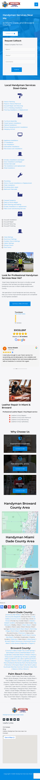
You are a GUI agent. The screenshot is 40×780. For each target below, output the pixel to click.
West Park (33, 667)
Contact (5, 733)
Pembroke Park (20, 663)
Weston (14, 669)
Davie (17, 652)
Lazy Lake (20, 658)
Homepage (6, 727)
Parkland (11, 663)
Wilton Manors (23, 669)
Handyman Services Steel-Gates (13, 714)
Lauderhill (12, 658)
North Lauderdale (23, 661)
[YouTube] (14, 719)
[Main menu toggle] (36, 4)
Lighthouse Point (29, 658)
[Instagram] (11, 719)
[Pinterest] (18, 719)
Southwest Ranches (10, 667)
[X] (7, 719)
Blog (4, 729)
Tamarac (26, 667)
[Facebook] (4, 719)
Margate (7, 661)
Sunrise (20, 667)
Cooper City (21, 650)
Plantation (8, 665)
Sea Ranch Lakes (30, 665)
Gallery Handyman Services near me (14, 731)
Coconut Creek (11, 650)
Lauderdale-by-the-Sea (20, 657)
